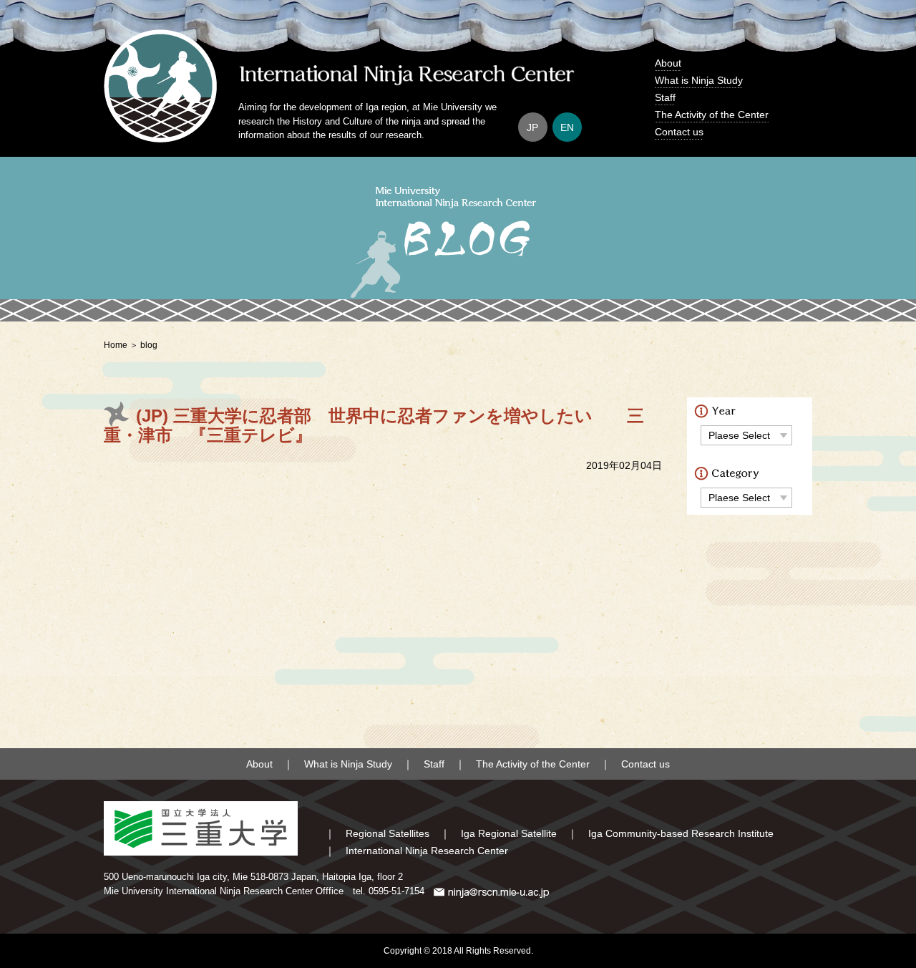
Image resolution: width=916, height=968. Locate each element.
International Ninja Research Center (427, 851)
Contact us (679, 131)
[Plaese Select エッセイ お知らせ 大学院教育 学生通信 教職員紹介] (746, 497)
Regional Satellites (387, 833)
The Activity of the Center (712, 114)
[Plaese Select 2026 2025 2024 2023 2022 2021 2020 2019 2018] (746, 435)
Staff (665, 97)
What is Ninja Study (699, 80)
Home (115, 345)
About (668, 63)
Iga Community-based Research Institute (681, 833)
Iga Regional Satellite (509, 833)
